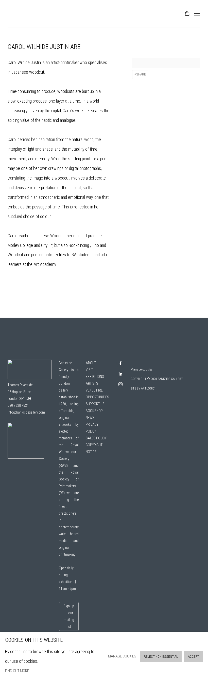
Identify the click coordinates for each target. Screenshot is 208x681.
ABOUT (91, 363)
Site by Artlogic (143, 388)
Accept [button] (193, 656)
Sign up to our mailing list (68, 616)
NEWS (90, 418)
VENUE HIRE (94, 390)
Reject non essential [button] (161, 656)
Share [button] (141, 74)
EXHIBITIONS (95, 377)
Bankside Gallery (25, 14)
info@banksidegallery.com (26, 412)
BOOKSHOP (94, 411)
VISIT (89, 370)
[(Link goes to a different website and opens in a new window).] (26, 457)
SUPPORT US (95, 404)
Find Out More (17, 671)
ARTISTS (92, 383)
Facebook (120, 364)
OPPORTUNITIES (97, 397)
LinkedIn (120, 374)
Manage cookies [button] (141, 369)
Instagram (120, 384)
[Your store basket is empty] (187, 14)
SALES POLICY (96, 438)
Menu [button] (196, 14)
